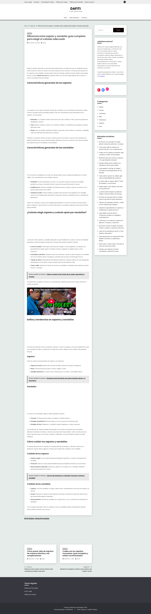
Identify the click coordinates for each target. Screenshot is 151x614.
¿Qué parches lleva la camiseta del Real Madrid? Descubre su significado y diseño (111, 238)
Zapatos (29, 33)
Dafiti (75, 8)
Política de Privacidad (76, 2)
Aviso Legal (28, 2)
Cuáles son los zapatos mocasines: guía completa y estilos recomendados (75, 553)
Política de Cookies (62, 2)
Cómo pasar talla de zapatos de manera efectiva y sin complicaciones (40, 553)
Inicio (65, 17)
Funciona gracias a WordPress (63, 609)
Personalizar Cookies (47, 2)
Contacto (36, 2)
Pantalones (102, 120)
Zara (100, 126)
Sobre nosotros (89, 2)
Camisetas (102, 113)
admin (44, 43)
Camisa (101, 110)
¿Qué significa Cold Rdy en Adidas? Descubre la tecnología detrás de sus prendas (110, 170)
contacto (102, 76)
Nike (100, 116)
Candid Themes (92, 609)
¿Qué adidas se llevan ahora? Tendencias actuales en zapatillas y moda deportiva (110, 215)
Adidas (101, 107)
